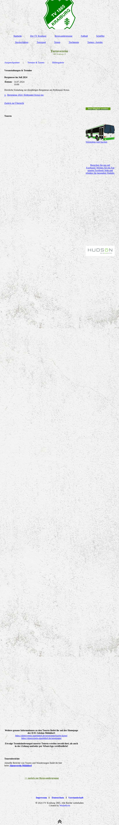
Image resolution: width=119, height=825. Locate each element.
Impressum (41, 797)
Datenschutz (58, 797)
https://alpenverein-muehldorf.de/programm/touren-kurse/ (41, 735)
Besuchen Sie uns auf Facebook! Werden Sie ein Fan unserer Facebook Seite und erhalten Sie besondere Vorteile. (100, 169)
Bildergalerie (58, 62)
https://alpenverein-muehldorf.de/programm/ (41, 738)
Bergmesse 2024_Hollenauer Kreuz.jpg (25, 95)
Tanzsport (41, 42)
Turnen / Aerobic (95, 42)
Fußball (84, 36)
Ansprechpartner (12, 62)
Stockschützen (21, 42)
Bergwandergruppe (63, 36)
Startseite (17, 36)
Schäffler (100, 36)
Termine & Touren (35, 62)
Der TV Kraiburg (38, 36)
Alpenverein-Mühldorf (20, 765)
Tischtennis (74, 42)
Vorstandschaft (75, 797)
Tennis (57, 42)
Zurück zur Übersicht (14, 103)
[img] (59, 14)
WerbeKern (64, 805)
